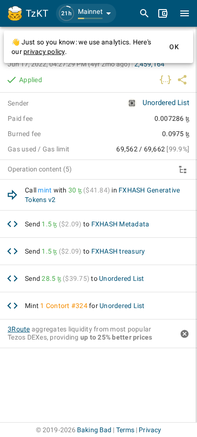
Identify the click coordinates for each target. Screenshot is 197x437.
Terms (125, 430)
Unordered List (165, 102)
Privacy (150, 430)
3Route (19, 329)
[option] (98, 195)
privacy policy (44, 51)
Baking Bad (94, 430)
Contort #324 (67, 305)
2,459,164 (149, 64)
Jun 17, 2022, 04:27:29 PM (69, 64)
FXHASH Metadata (120, 224)
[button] (86, 13)
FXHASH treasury (118, 251)
